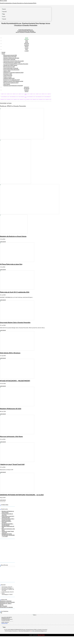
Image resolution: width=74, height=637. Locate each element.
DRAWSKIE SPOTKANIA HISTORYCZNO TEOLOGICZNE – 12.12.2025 (22, 495)
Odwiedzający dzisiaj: (6, 586)
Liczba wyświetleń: (6, 591)
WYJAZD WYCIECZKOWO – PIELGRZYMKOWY (15, 380)
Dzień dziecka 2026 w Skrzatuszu (10, 353)
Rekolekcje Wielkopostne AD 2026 (10, 408)
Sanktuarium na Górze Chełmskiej (7, 602)
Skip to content (3, 0)
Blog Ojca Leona (3, 606)
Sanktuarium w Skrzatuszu (5, 600)
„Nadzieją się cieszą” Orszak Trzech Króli (12, 464)
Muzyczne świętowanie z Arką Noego (11, 436)
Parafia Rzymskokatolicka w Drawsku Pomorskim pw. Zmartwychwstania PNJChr (18, 3)
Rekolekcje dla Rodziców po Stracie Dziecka (13, 236)
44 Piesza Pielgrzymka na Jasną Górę (11, 264)
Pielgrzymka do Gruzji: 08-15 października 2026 (14, 292)
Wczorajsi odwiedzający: (7, 588)
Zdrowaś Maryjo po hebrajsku (6, 607)
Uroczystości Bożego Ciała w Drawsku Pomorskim (15, 322)
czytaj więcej (3, 241)
